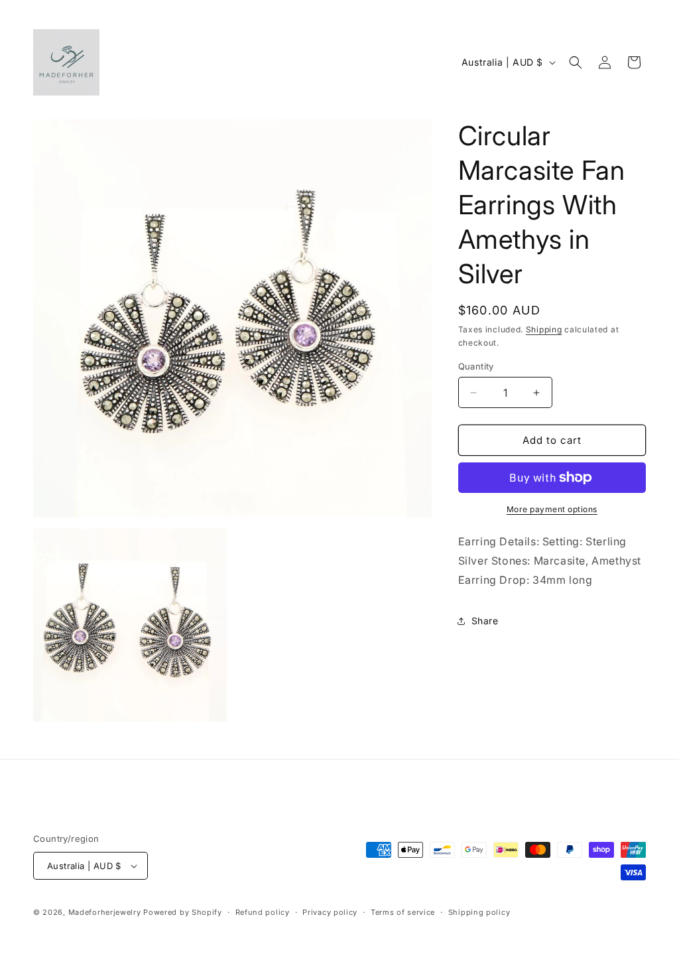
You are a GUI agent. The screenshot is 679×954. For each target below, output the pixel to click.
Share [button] (485, 620)
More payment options (552, 509)
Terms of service (403, 912)
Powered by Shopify (182, 912)
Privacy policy (329, 912)
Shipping (544, 329)
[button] (575, 62)
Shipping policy (479, 912)
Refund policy (262, 912)
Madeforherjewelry (104, 912)
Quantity (476, 366)
